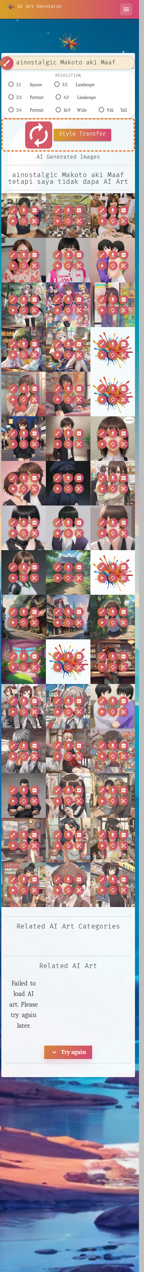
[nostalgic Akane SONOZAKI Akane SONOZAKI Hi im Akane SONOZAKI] (68, 706)
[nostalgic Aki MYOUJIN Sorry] (112, 751)
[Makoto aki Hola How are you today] (23, 528)
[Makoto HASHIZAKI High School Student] (68, 483)
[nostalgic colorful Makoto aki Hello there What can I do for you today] (23, 349)
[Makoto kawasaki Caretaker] (23, 572)
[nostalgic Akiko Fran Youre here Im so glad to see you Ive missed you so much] (112, 884)
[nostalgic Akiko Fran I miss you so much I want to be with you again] (68, 884)
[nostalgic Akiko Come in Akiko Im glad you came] (112, 840)
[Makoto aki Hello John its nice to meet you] (68, 438)
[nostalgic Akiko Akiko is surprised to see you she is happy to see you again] (68, 795)
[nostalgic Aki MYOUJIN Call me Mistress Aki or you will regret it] (68, 751)
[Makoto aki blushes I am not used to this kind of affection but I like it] (23, 483)
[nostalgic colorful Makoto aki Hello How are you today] (112, 304)
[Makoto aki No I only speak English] (112, 438)
